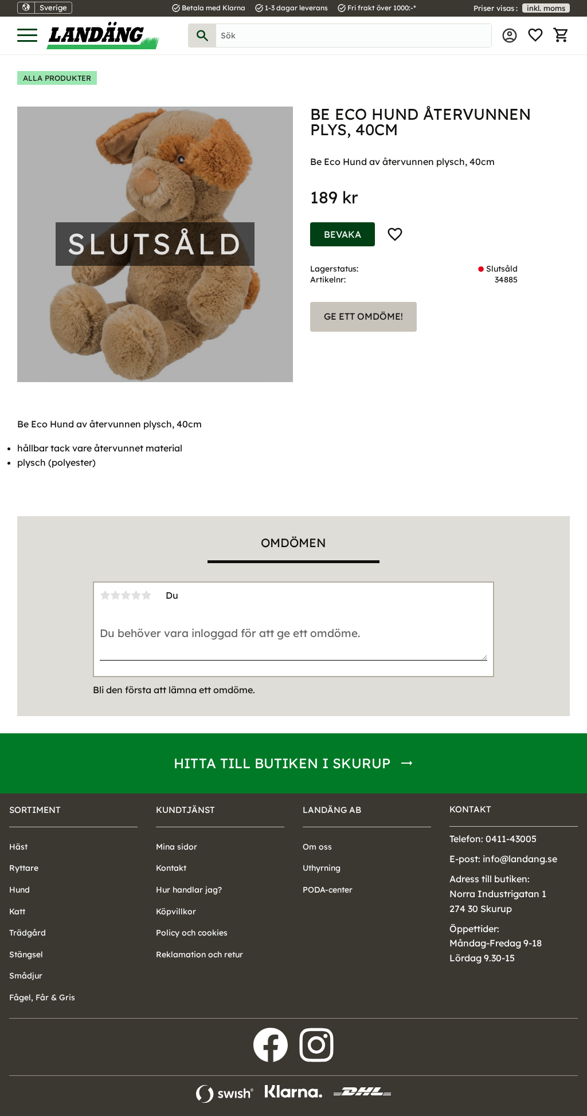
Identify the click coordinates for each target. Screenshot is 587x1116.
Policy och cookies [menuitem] (192, 933)
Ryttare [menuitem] (23, 868)
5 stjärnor (146, 595)
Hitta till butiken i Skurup (282, 763)
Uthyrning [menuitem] (322, 868)
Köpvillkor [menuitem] (176, 911)
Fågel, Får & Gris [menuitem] (42, 997)
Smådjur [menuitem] (25, 975)
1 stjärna (105, 595)
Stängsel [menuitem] (26, 954)
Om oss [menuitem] (317, 847)
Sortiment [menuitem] (35, 809)
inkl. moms (546, 8)
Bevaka (342, 234)
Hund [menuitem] (19, 890)
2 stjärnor (115, 595)
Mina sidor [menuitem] (509, 35)
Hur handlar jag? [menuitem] (189, 890)
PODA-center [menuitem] (328, 890)
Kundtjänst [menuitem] (185, 809)
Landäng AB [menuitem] (332, 809)
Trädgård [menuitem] (27, 933)
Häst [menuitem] (18, 847)
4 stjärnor (136, 595)
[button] (27, 36)
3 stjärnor (125, 595)
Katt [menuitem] (17, 911)
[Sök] (202, 35)
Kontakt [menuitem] (171, 868)
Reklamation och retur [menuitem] (199, 954)
